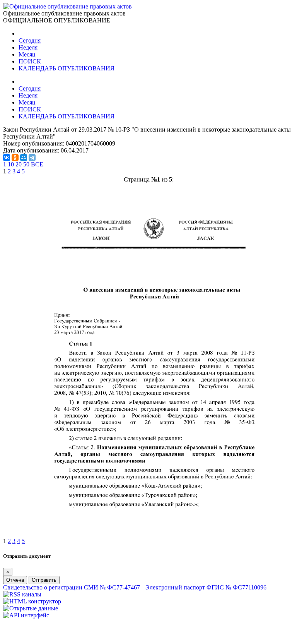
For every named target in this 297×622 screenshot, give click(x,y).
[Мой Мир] (23, 157)
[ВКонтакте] (6, 157)
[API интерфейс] (26, 615)
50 (26, 164)
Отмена (15, 580)
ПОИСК (30, 61)
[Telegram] (32, 157)
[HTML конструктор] (32, 601)
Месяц (27, 54)
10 (11, 164)
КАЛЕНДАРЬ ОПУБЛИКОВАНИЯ (66, 68)
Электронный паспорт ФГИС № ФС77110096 (205, 587)
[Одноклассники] (15, 157)
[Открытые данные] (30, 608)
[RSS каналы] (22, 594)
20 (18, 164)
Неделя (28, 47)
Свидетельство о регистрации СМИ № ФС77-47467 (71, 587)
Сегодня (30, 40)
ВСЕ (37, 164)
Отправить (44, 580)
